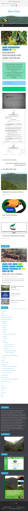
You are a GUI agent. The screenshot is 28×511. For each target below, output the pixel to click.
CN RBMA (4, 329)
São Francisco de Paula (7, 372)
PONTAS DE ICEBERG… (16, 293)
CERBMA (4, 327)
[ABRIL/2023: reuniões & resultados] (5, 301)
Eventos (20, 264)
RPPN (12, 271)
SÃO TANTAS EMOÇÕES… (10, 215)
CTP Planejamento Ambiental (10, 350)
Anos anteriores (4, 315)
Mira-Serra (14, 11)
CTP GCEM (6, 348)
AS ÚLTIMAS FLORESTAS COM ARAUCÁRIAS (17, 287)
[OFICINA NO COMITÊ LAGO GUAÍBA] (14, 223)
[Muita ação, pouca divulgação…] (14, 255)
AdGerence (13, 60)
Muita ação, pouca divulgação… (13, 274)
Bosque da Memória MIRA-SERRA (9, 366)
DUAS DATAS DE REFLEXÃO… (10, 160)
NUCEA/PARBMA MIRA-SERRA (8, 370)
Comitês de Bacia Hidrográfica (14, 47)
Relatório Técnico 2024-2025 (11, 3)
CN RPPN (4, 332)
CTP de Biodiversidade (8, 346)
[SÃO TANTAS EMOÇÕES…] (14, 200)
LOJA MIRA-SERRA (5, 266)
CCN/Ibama (4, 323)
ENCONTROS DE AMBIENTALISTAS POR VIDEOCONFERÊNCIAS (15, 164)
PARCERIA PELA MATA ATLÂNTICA (12, 192)
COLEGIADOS (5, 47)
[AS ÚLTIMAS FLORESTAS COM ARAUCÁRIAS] (5, 288)
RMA (8, 271)
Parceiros (3, 390)
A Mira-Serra (5, 264)
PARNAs (4, 357)
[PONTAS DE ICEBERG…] (5, 295)
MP (10, 49)
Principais (4, 271)
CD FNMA (4, 325)
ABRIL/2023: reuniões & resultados (18, 300)
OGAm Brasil (4, 388)
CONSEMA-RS (5, 342)
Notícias (14, 49)
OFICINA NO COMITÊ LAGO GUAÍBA (13, 236)
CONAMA (4, 336)
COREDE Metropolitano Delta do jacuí (10, 355)
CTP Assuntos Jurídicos (9, 344)
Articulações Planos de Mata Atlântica (10, 379)
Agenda (10, 264)
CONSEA (4, 340)
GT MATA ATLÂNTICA (9, 352)
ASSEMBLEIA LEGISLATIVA (6, 317)
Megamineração (19, 266)
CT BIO (5, 338)
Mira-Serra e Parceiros (14, 268)
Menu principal (5, 268)
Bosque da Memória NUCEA (8, 368)
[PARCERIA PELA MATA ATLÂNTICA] (14, 173)
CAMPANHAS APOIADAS (6, 319)
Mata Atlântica (5, 49)
